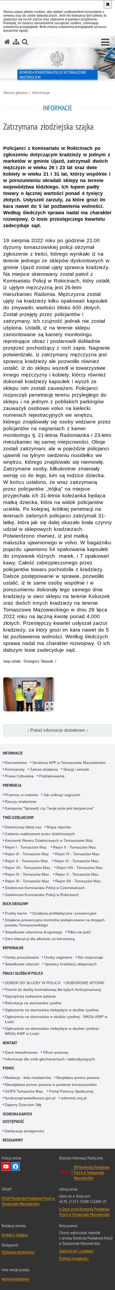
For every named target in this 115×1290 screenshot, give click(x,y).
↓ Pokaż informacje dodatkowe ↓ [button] (57, 730)
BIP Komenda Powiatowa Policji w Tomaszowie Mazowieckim (91, 1172)
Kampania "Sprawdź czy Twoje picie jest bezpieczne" (49, 808)
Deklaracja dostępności (24, 1131)
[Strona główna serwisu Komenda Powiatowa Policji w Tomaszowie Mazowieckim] (7, 41)
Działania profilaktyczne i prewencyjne (64, 913)
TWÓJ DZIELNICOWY (18, 817)
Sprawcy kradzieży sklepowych (71, 964)
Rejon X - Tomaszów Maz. (77, 874)
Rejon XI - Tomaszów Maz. (27, 881)
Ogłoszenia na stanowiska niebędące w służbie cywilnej (51, 1010)
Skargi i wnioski (76, 769)
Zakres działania (44, 769)
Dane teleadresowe (21, 1052)
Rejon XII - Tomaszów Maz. (78, 881)
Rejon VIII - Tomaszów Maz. (80, 867)
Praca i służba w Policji (23, 973)
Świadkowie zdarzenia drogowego (33, 932)
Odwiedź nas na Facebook (15, 1166)
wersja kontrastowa (15, 1278)
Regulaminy (13, 1140)
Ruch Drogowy (15, 904)
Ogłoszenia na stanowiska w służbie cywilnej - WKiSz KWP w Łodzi (56, 1019)
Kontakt (10, 1043)
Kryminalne (13, 948)
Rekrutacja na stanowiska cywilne (33, 1003)
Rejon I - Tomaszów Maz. (26, 847)
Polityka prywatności (74, 1258)
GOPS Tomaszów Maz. (24, 1091)
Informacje (41, 92)
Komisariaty (15, 769)
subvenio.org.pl (74, 1098)
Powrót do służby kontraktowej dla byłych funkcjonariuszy (53, 989)
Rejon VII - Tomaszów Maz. (28, 867)
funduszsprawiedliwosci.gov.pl (30, 1098)
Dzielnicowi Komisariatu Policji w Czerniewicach (45, 888)
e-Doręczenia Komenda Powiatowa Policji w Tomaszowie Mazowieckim (84, 1211)
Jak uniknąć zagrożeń (61, 795)
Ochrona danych (17, 1114)
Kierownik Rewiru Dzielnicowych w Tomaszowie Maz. (49, 840)
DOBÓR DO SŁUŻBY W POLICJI (32, 983)
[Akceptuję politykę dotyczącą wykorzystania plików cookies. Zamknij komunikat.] (108, 4)
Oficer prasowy (55, 1052)
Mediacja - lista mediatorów (28, 1077)
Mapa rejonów (59, 827)
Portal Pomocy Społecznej (71, 1091)
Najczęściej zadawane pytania (30, 996)
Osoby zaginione (58, 957)
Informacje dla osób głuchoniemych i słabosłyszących (50, 1059)
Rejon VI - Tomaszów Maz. (76, 861)
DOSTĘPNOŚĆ (13, 1121)
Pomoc (8, 1068)
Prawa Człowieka (19, 776)
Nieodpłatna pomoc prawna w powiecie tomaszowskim (51, 1084)
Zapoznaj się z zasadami (76, 1250)
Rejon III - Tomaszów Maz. (27, 854)
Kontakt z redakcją (15, 1234)
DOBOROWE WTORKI (85, 983)
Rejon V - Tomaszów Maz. (27, 861)
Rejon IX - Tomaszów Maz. (27, 874)
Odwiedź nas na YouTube (6, 1166)
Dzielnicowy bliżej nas (23, 827)
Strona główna (15, 92)
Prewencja (12, 785)
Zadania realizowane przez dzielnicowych (40, 834)
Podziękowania (51, 776)
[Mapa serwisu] (16, 41)
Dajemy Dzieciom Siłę (23, 1105)
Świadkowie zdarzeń (22, 964)
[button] (105, 42)
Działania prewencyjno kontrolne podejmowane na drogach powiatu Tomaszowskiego (55, 922)
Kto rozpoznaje (90, 957)
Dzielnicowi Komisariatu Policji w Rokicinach (42, 895)
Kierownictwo (16, 762)
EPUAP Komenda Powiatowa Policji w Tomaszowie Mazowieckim (28, 1200)
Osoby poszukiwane (22, 957)
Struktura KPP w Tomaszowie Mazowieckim (69, 762)
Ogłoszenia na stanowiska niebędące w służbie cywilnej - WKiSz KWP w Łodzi (53, 1031)
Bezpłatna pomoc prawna (77, 1077)
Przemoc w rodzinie (21, 795)
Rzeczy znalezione (20, 801)
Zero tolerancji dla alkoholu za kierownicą (40, 939)
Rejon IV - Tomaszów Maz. (77, 854)
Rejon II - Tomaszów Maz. (75, 847)
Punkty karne (16, 913)
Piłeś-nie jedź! (79, 932)
